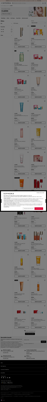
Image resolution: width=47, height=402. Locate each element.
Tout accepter (39, 208)
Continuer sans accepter (40, 192)
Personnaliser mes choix (28, 208)
